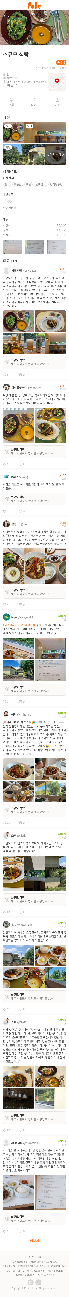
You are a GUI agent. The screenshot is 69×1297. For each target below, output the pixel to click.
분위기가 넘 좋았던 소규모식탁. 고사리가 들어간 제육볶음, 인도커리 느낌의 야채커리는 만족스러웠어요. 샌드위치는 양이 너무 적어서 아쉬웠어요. (34, 937)
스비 (14, 836)
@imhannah (25, 714)
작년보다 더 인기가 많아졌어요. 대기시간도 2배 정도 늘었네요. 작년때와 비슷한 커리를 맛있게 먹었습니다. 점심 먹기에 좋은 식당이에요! (34, 847)
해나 (14, 714)
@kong (23, 477)
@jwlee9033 (34, 388)
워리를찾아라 (18, 388)
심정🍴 (15, 524)
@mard (25, 524)
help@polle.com (58, 1266)
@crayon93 (25, 617)
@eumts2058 (32, 1143)
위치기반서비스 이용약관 (43, 1274)
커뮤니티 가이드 (39, 1271)
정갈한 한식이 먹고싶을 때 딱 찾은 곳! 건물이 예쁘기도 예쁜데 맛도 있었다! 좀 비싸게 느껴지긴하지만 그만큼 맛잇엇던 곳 (33, 629)
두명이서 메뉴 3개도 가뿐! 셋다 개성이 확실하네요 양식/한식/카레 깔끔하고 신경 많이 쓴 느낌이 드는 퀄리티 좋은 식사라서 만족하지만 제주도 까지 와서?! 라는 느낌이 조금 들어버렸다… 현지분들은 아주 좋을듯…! (34, 538)
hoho (14, 477)
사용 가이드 (11, 1271)
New (14, 617)
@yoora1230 (23, 925)
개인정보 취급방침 (23, 1274)
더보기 (27, 754)
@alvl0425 (29, 271)
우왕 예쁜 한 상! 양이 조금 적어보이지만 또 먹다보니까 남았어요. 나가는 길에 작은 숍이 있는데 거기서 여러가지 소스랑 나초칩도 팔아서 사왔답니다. (34, 399)
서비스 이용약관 (55, 1271)
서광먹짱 (16, 271)
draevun (17, 1143)
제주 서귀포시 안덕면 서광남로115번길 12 (26, 83)
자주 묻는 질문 (24, 1271)
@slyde (22, 836)
